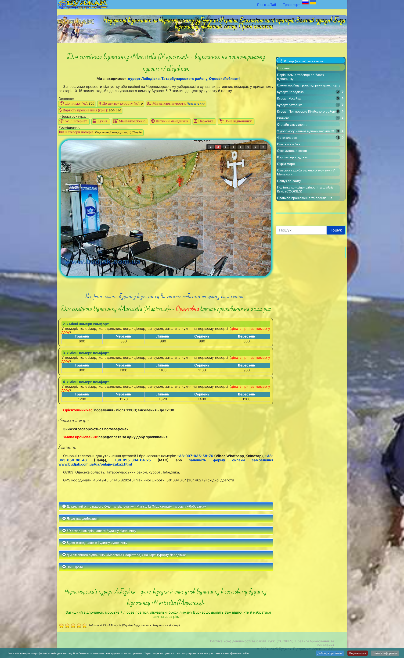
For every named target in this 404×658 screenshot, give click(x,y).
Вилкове (283, 118)
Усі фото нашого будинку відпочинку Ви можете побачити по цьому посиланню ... (166, 297)
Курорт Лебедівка (290, 92)
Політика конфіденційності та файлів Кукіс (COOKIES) (251, 641)
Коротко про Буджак (292, 157)
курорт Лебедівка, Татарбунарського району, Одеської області (184, 78)
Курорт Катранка (290, 105)
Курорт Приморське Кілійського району (307, 111)
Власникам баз (288, 144)
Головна (283, 68)
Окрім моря (286, 164)
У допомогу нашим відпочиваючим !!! (305, 131)
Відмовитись (357, 653)
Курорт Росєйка (289, 98)
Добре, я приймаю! (330, 653)
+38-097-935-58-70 (195, 456)
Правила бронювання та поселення (304, 198)
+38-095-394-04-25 (132, 460)
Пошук (336, 230)
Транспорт (291, 5)
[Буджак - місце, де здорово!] (77, 20)
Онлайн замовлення (292, 124)
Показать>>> (196, 103)
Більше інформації (385, 653)
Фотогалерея (287, 137)
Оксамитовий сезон (292, 151)
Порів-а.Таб (266, 5)
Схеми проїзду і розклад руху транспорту (308, 85)
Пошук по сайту (289, 181)
